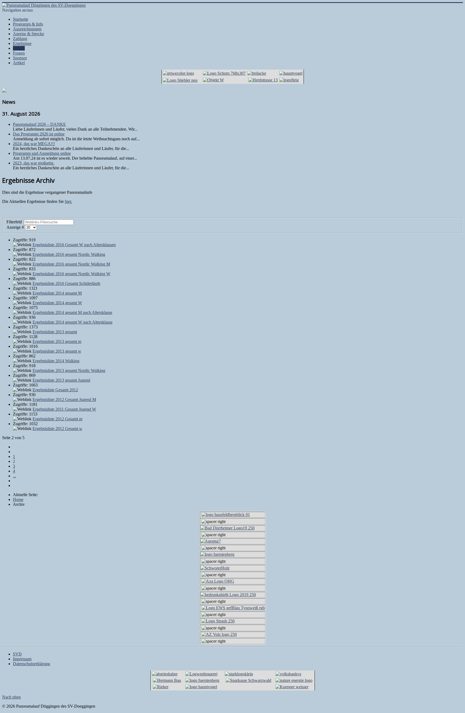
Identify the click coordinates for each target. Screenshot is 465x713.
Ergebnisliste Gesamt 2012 (55, 390)
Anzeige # (15, 227)
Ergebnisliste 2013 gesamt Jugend (61, 380)
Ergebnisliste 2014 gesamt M (57, 293)
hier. (68, 201)
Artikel (19, 62)
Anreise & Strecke (28, 33)
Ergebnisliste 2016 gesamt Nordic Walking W (71, 273)
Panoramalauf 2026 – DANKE (39, 124)
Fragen (19, 53)
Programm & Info (28, 24)
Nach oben (11, 697)
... (14, 476)
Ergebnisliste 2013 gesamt (55, 331)
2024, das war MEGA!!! (34, 143)
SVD (17, 654)
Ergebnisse (22, 43)
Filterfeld (14, 222)
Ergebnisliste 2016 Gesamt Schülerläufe (66, 283)
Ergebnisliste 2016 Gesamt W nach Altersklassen (74, 244)
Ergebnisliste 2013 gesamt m (57, 341)
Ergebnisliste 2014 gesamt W (57, 302)
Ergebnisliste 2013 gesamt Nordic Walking (69, 370)
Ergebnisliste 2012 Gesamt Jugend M (64, 399)
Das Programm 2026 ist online (39, 134)
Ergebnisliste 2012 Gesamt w (57, 428)
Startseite (20, 19)
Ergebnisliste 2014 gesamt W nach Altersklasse (72, 322)
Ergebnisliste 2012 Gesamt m (57, 419)
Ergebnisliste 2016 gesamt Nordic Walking (69, 254)
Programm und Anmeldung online (42, 153)
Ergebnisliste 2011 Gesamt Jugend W (64, 409)
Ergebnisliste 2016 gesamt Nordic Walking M (71, 264)
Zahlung (20, 38)
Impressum (22, 659)
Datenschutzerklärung (31, 663)
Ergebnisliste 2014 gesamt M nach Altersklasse (72, 312)
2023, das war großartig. (33, 163)
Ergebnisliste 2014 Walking (56, 361)
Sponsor (20, 58)
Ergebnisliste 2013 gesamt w (57, 351)
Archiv (19, 48)
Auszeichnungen (27, 29)
